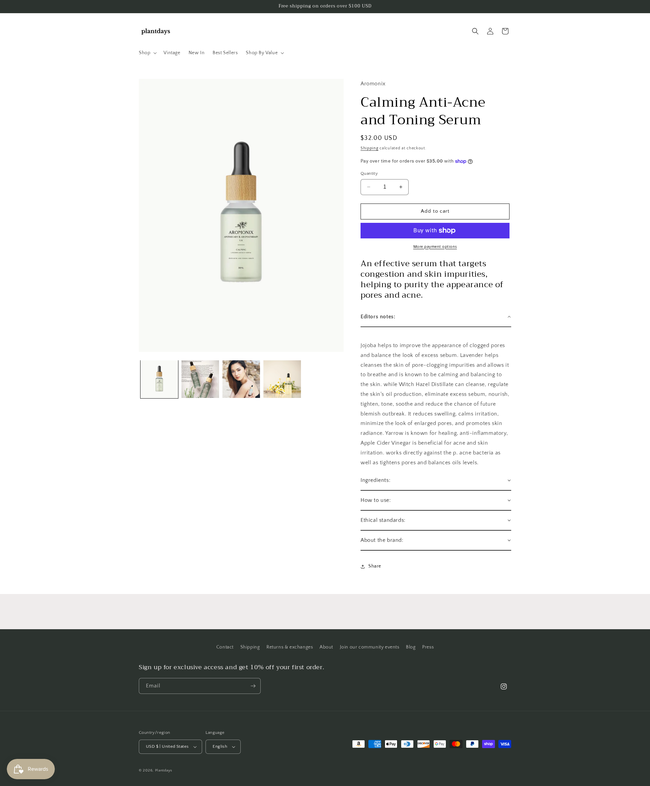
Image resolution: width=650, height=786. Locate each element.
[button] (147, 53)
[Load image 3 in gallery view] (241, 379)
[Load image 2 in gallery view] (200, 379)
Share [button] (374, 566)
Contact (225, 647)
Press (428, 647)
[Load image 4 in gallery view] (282, 379)
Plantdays (163, 770)
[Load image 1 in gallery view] (159, 379)
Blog (410, 647)
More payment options (435, 247)
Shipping (369, 148)
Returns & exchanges (289, 647)
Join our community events (369, 647)
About (326, 647)
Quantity (369, 173)
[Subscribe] (252, 686)
